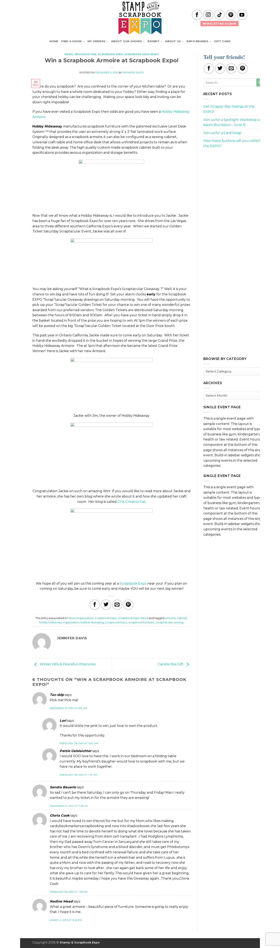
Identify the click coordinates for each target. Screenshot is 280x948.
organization (71, 622)
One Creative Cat (131, 502)
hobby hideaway (50, 622)
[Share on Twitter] (106, 605)
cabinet (182, 618)
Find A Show (71, 41)
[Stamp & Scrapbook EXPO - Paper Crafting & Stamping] (140, 17)
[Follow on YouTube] (242, 15)
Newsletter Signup (220, 23)
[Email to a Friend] (117, 605)
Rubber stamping (92, 622)
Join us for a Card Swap (222, 133)
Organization (85, 54)
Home (53, 41)
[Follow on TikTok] (219, 15)
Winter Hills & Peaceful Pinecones (67, 664)
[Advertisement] (234, 180)
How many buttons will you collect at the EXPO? (234, 143)
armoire (170, 618)
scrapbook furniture (141, 622)
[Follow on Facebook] (197, 15)
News (69, 54)
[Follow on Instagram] (208, 15)
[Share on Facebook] (95, 605)
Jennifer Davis (133, 72)
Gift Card (222, 41)
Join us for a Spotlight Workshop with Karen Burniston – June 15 (234, 122)
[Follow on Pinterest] (231, 15)
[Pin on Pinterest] (128, 605)
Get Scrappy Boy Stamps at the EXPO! (229, 109)
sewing (178, 622)
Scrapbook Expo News (141, 54)
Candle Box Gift (171, 664)
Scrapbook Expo (110, 54)
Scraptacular (164, 622)
